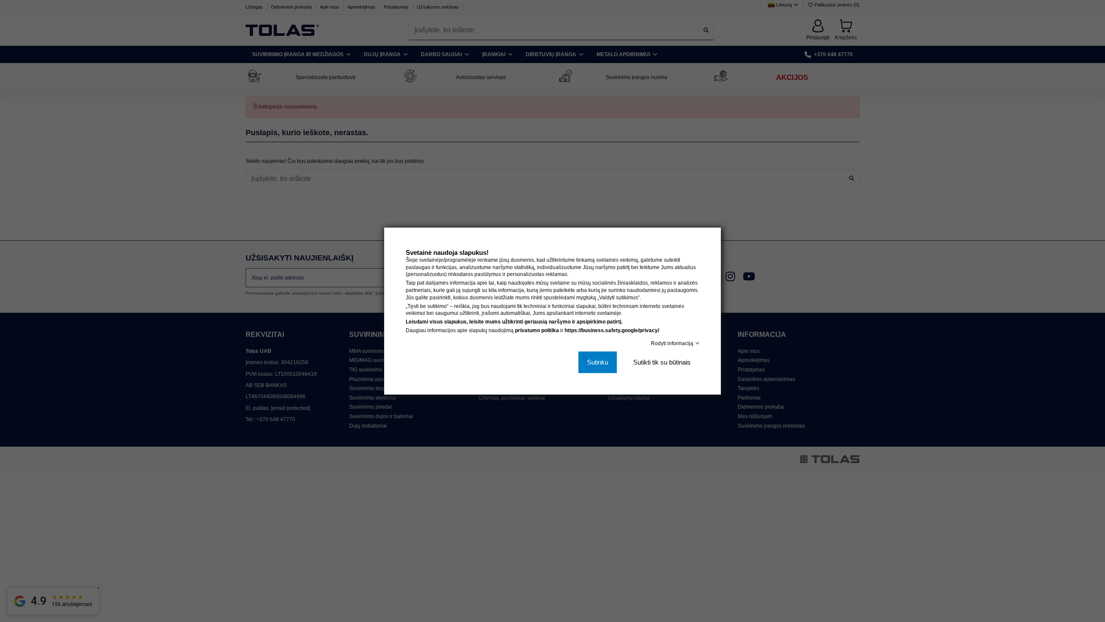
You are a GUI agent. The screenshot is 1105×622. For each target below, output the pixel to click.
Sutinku (597, 362)
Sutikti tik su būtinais (662, 362)
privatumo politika (537, 330)
